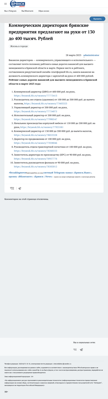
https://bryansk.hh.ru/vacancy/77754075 (35, 111)
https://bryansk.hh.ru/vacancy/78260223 (35, 150)
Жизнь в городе (19, 46)
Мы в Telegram (10, 11)
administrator (91, 55)
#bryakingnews (17, 172)
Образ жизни (43, 11)
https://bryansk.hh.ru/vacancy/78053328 (35, 135)
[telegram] (20, 188)
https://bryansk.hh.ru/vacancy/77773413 (35, 95)
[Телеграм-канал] (81, 349)
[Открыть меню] (5, 3)
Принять (97, 19)
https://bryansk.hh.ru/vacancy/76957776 (35, 158)
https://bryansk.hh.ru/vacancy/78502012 (35, 166)
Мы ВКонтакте (27, 11)
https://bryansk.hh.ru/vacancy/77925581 (41, 127)
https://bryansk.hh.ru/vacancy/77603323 (45, 103)
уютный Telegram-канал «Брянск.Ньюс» (67, 172)
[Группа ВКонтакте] (75, 349)
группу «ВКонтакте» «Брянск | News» (31, 176)
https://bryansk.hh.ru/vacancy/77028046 (35, 142)
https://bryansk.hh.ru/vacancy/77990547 (35, 119)
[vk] (12, 188)
